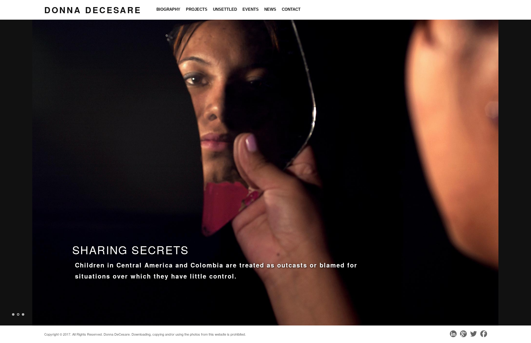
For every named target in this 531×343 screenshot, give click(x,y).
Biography (168, 9)
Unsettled (225, 9)
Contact (291, 9)
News (270, 9)
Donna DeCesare (92, 10)
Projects (196, 9)
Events (250, 9)
